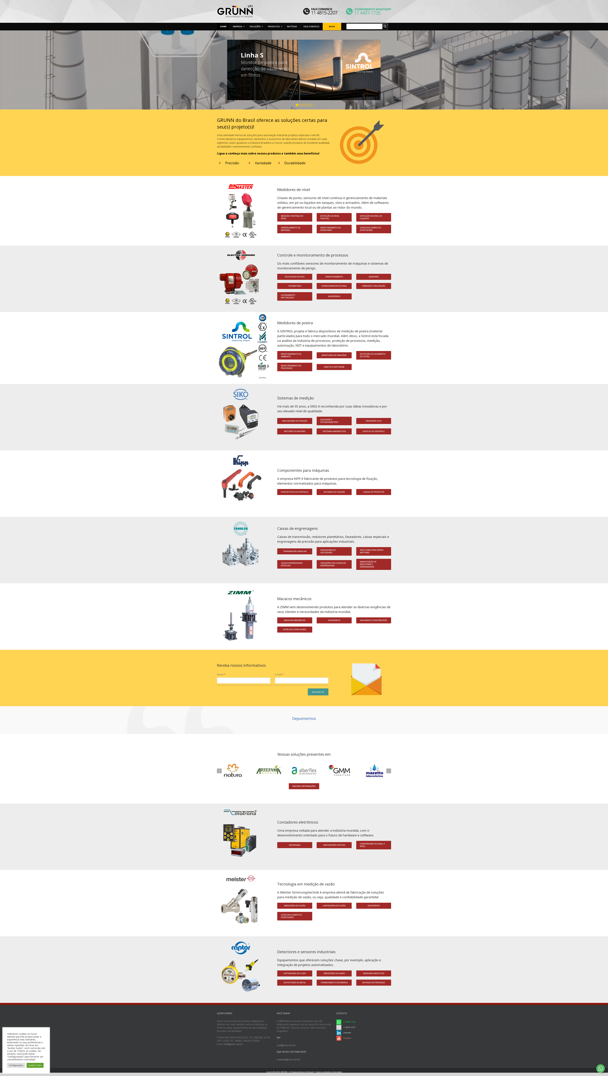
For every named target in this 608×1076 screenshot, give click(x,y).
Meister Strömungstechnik (299, 892)
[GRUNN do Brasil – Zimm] (240, 584)
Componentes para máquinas (303, 470)
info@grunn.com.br (233, 1044)
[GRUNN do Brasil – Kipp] (240, 451)
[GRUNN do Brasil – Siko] (240, 384)
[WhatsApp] (364, 10)
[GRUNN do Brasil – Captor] (240, 937)
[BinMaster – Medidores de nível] (240, 180)
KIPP (297, 479)
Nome (221, 674)
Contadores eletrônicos (297, 822)
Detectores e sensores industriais (306, 951)
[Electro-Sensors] (240, 246)
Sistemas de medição (295, 398)
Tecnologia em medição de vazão (306, 884)
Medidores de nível (293, 189)
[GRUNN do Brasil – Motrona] (240, 804)
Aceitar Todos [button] (35, 1065)
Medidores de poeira (295, 322)
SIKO (313, 406)
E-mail (279, 674)
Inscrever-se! (318, 691)
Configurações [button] (16, 1065)
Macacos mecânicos (294, 598)
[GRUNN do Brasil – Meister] (240, 870)
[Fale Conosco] (320, 10)
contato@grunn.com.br (288, 1059)
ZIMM (284, 607)
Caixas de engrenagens (297, 528)
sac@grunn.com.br (286, 1045)
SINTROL (286, 331)
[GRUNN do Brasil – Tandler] (240, 517)
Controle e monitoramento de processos (312, 255)
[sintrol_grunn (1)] (243, 313)
